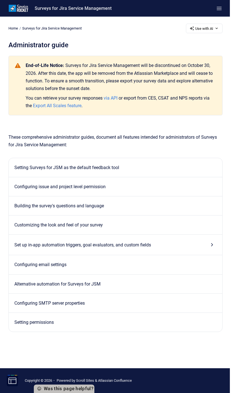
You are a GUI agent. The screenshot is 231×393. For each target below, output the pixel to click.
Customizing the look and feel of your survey (58, 225)
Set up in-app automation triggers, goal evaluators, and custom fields (82, 245)
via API (110, 98)
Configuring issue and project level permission (60, 186)
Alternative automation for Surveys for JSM (57, 284)
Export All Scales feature (57, 105)
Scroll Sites (85, 380)
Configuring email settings (40, 264)
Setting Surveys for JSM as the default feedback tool (66, 167)
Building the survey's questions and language (59, 205)
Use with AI (204, 28)
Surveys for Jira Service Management (73, 8)
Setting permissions (34, 322)
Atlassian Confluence (115, 380)
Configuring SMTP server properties (49, 303)
